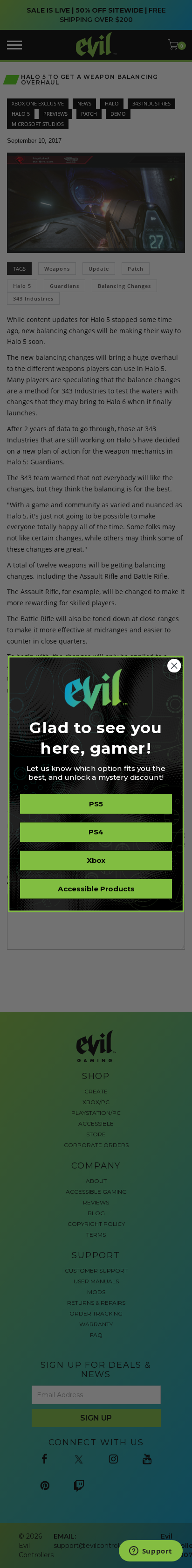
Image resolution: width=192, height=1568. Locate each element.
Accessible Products (96, 888)
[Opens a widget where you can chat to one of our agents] (150, 1551)
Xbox (96, 860)
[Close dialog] (174, 665)
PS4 (96, 832)
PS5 (96, 804)
